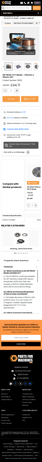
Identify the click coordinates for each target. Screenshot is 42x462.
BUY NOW (11, 99)
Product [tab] (8, 23)
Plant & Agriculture (7, 415)
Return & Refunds (28, 397)
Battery (35, 452)
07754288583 (23, 378)
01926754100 (23, 374)
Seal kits (18, 450)
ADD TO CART (31, 99)
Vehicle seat (28, 450)
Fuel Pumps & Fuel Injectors (23, 455)
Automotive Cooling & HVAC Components (16, 452)
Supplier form (27, 418)
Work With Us (5, 397)
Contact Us (26, 415)
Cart (32, 3)
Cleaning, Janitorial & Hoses (21, 249)
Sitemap (25, 405)
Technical (8, 267)
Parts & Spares (6, 423)
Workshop (5, 418)
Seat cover (20, 447)
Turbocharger (8, 444)
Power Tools (5, 420)
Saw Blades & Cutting (11, 16)
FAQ (23, 420)
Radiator (11, 450)
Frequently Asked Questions (16, 260)
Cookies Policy (27, 394)
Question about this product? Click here (22, 145)
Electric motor (7, 455)
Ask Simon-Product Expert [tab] (23, 23)
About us (4, 394)
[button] (16, 253)
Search (36, 8)
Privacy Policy (27, 402)
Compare (33, 183)
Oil (36, 444)
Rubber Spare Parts (30, 458)
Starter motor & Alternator (24, 444)
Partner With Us (6, 400)
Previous (3, 66)
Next (38, 66)
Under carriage (9, 447)
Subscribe (21, 344)
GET (36, 455)
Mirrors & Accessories (13, 458)
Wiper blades (31, 447)
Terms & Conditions (29, 400)
